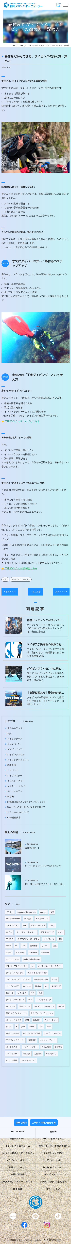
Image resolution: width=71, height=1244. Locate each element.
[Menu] (66, 5)
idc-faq (38, 986)
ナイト (60, 932)
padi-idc (43, 912)
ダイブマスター (14, 775)
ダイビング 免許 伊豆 (14, 973)
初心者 (61, 1006)
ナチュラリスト (42, 919)
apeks (8, 946)
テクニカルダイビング (18, 812)
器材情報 (58, 1047)
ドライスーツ (48, 939)
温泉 (55, 946)
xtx (46, 986)
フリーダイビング (28, 1060)
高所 (25, 925)
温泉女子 (33, 946)
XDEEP (32, 1027)
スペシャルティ (14, 791)
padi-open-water (12, 959)
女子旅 (9, 952)
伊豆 (40, 993)
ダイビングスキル (15, 754)
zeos (49, 1027)
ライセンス (22, 993)
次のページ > (61, 592)
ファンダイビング (43, 1000)
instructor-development (27, 912)
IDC (52, 912)
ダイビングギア (14, 739)
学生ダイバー (24, 1006)
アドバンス (12, 770)
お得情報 (38, 1054)
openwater (33, 952)
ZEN (41, 1027)
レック (9, 1027)
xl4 (16, 946)
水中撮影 (28, 919)
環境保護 (11, 765)
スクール (9, 993)
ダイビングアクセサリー (44, 1006)
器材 (27, 1020)
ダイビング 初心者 (13, 1020)
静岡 (32, 993)
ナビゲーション (51, 1020)
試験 (23, 1027)
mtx (32, 966)
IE (16, 1027)
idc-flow (9, 932)
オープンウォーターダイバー (50, 966)
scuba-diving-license (31, 959)
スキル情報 (46, 1047)
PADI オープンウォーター (16, 966)
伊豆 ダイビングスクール (16, 1013)
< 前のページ (10, 592)
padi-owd (45, 952)
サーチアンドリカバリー (26, 932)
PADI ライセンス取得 (31, 1033)
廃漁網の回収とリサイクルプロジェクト (26, 802)
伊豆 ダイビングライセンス (42, 1013)
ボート (52, 925)
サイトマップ (53, 1188)
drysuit (54, 979)
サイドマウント (12, 925)
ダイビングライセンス (21, 579)
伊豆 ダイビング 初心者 (37, 973)
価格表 (10, 796)
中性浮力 (9, 939)
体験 (60, 939)
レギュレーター (12, 1033)
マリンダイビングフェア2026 (18, 979)
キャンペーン (13, 744)
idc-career (27, 986)
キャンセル (20, 952)
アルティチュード (38, 925)
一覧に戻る (35, 592)
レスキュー (10, 1006)
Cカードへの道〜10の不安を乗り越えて (26, 807)
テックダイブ (51, 1054)
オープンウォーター (52, 1033)
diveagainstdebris (13, 919)
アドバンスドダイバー (15, 1040)
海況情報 (32, 1040)
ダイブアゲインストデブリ (28, 939)
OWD (24, 946)
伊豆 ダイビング (47, 932)
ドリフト (9, 912)
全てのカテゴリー (15, 728)
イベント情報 (11, 1060)
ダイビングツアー (15, 749)
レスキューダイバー (17, 786)
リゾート (45, 946)
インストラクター (15, 781)
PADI (30, 1000)
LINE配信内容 (14, 817)
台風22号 (36, 1020)
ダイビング (56, 986)
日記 (5, 579)
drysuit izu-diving (41, 979)
